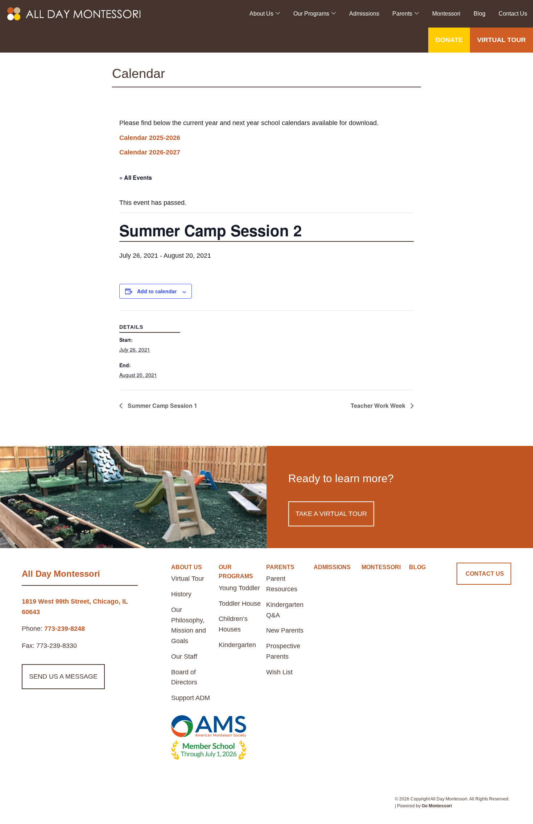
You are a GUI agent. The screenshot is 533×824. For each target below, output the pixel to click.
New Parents (284, 630)
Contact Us (513, 14)
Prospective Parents (283, 651)
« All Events (135, 177)
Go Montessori (437, 805)
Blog (480, 14)
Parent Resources (281, 584)
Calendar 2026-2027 (149, 152)
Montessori (446, 14)
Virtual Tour (187, 578)
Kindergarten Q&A (284, 610)
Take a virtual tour (331, 513)
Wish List (279, 672)
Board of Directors (184, 677)
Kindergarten (237, 645)
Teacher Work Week (379, 405)
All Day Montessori (61, 574)
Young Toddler (239, 588)
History (181, 594)
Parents (402, 14)
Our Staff (184, 656)
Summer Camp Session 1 (161, 405)
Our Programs (311, 14)
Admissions (364, 14)
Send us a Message (63, 676)
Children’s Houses (233, 624)
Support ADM (190, 697)
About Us (261, 14)
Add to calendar (157, 291)
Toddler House (240, 603)
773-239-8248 (64, 628)
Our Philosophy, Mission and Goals (188, 625)
